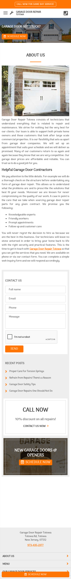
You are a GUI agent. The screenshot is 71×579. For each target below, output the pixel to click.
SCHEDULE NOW (37, 462)
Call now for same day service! (35, 4)
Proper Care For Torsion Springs (26, 371)
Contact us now (34, 426)
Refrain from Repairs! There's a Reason (30, 378)
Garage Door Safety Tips (22, 384)
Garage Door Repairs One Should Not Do (31, 391)
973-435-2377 (35, 545)
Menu (6, 564)
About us (8, 556)
